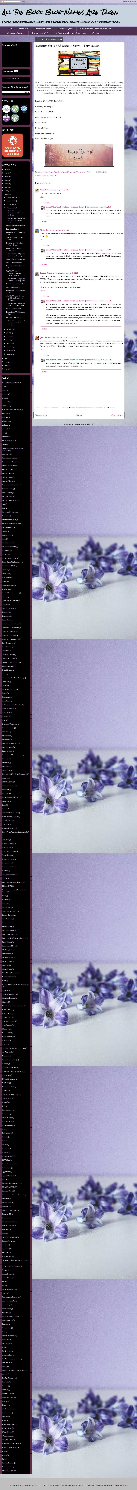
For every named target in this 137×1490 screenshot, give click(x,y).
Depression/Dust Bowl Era (12, 705)
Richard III (6, 1214)
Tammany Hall (7, 1320)
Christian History (9, 635)
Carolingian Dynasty (10, 601)
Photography (7, 1122)
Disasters (5, 716)
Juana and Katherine (9, 911)
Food (4, 805)
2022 (6, 184)
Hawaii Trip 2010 (8, 844)
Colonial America (8, 659)
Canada (4, 597)
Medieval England (8, 994)
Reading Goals (7, 1191)
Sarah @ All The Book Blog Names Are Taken (65, 207)
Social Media (7, 1278)
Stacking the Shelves (9, 1297)
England (5, 759)
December (10, 197)
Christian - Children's (10, 628)
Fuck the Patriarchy (9, 813)
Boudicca (5, 574)
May (8, 340)
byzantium (6, 589)
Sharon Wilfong (47, 273)
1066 (3, 398)
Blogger (125, 1485)
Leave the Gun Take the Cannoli (14, 938)
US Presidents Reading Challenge (70, 33)
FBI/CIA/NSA (7, 782)
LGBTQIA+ (6, 950)
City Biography (7, 643)
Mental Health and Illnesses (12, 1006)
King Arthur (7, 919)
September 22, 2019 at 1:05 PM (99, 250)
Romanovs (6, 1230)
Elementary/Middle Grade (12, 755)
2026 (6, 169)
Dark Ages (6, 697)
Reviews (5, 1206)
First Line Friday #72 (14, 309)
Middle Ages (6, 1010)
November (10, 201)
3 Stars (4, 414)
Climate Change (8, 655)
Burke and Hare (8, 585)
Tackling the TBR (49, 176)
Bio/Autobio (6, 543)
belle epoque (6, 535)
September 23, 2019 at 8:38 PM (66, 273)
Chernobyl (6, 616)
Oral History (7, 1098)
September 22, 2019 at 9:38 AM (58, 230)
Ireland (5, 900)
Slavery (5, 1270)
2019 (6, 194)
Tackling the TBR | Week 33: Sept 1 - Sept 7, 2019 (15, 304)
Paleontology (7, 1110)
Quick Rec (6, 1172)
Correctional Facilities (11, 662)
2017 (6, 362)
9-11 (3, 433)
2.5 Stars (5, 406)
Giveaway (5, 840)
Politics (5, 1149)
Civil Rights (6, 647)
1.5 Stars (5, 394)
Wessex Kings (7, 1428)
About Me (23, 28)
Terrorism (6, 1343)
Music (4, 1044)
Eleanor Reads (7, 747)
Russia (4, 1233)
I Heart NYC (7, 886)
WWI (4, 1451)
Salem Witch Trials (9, 1237)
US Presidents (7, 1409)
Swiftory (5, 1313)
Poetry (4, 1141)
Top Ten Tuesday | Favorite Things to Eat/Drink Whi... (14, 273)
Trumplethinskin (8, 1397)
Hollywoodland (8, 859)
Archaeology (7, 493)
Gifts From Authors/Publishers (14, 832)
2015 (6, 369)
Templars (5, 1340)
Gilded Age (6, 836)
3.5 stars (5, 417)
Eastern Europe (8, 728)
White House (7, 1432)
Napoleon (5, 1056)
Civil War (5, 651)
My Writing (6, 1052)
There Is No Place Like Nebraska (14, 1370)
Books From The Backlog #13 (15, 233)
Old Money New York (10, 1095)
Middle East (6, 1014)
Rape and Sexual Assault (11, 1183)
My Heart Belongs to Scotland (13, 1048)
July (8, 333)
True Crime (6, 1394)
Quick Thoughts (8, 1176)
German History (8, 828)
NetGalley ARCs (8, 1068)
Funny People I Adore (10, 817)
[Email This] (97, 172)
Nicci (42, 230)
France (4, 809)
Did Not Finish (7, 709)
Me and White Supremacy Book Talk (15, 985)
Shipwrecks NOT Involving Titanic (15, 1260)
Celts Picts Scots (8, 608)
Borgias (5, 570)
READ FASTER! (8, 1187)
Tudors (4, 1401)
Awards (4, 531)
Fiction (5, 793)
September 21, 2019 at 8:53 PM (57, 190)
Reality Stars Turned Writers (13, 1195)
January (10, 354)
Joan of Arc (6, 907)
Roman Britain (7, 1226)
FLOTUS (5, 801)
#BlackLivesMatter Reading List (95, 28)
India (4, 896)
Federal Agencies (8, 786)
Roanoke (5, 1218)
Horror (5, 871)
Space (4, 1282)
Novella (5, 1091)
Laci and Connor (8, 931)
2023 (6, 180)
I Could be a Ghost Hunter (12, 882)
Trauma (5, 1386)
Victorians (6, 1413)
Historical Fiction (9, 851)
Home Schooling (8, 867)
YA (3, 1459)
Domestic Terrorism (9, 724)
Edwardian (6, 740)
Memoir (5, 1002)
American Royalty (9, 466)
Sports (4, 1293)
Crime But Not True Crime (12, 678)
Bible (4, 539)
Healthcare (6, 848)
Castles (5, 605)
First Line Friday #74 (14, 263)
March (9, 347)
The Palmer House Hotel (11, 1359)
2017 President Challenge (11, 410)
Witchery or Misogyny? (10, 1444)
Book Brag (6, 550)
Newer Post (41, 415)
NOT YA (5, 1083)
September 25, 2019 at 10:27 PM (99, 301)
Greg (42, 190)
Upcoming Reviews (42, 28)
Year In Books (7, 1467)
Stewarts (5, 1305)
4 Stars (4, 421)
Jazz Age (5, 904)
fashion (5, 778)
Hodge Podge (7, 855)
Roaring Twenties (8, 1222)
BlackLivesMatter (9, 547)
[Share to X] (102, 172)
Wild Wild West (8, 1440)
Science (5, 1245)
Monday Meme (7, 1037)
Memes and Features (16, 33)
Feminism (5, 790)
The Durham (6, 1351)
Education (6, 736)
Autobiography (7, 527)
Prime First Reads (8, 1164)
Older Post (117, 415)
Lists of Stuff (7, 957)
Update (4, 1405)
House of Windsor (9, 874)
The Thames (6, 1363)
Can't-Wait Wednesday (10, 593)
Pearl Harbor (7, 1118)
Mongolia (5, 1041)
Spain (4, 1286)
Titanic (5, 1374)
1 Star (4, 390)
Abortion (5, 437)
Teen (4, 1332)
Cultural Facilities (9, 689)
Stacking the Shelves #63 (15, 226)
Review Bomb (6, 1203)
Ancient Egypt (7, 469)
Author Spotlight (9, 520)
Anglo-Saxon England (10, 485)
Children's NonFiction (11, 624)
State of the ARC (40, 33)
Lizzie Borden (7, 961)
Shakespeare (6, 1257)
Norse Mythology (9, 1079)
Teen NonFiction (8, 1336)
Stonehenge (6, 1309)
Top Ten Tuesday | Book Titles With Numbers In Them (15, 213)
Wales (4, 1421)
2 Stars (4, 402)
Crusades (5, 682)
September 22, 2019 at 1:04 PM (99, 207)
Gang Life (6, 824)
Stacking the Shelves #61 (15, 284)
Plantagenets (7, 1133)
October (10, 204)
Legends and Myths (9, 946)
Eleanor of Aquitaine (10, 743)
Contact (96, 33)
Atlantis (5, 516)
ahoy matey (6, 454)
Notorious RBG (8, 1087)
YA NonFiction (8, 1463)
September (11, 208)
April (9, 343)
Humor (4, 878)
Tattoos (5, 1324)
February (10, 350)
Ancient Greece (8, 473)
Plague (4, 1129)
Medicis (5, 990)
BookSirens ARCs (8, 566)
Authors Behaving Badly (11, 524)
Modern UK (6, 1033)
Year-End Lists (7, 1471)
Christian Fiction (9, 631)
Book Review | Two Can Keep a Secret (14, 244)
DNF (4, 720)
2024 (6, 177)
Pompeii (5, 1152)
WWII (4, 1455)
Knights (5, 923)
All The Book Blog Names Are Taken (60, 12)
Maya (4, 981)
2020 (6, 191)
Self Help (5, 1253)
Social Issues (7, 1274)
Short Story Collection (11, 1266)
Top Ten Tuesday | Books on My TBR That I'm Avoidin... (15, 298)
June (8, 336)
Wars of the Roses (8, 1424)
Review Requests (65, 28)
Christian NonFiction (10, 639)
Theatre (5, 1367)
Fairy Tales (6, 770)
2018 (6, 358)
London (5, 965)
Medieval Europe (8, 998)
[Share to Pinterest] (106, 172)
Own (3, 1106)
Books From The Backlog (11, 562)
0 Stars (4, 386)
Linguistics (6, 954)
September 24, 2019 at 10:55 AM (64, 337)
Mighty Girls (7, 1017)
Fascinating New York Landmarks (14, 774)
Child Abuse (6, 620)
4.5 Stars (5, 425)
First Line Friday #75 (14, 229)
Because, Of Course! (13, 318)
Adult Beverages (8, 441)
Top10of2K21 (6, 1382)
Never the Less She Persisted (12, 1071)
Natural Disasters (9, 1060)
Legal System (7, 942)
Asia (3, 508)
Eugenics (5, 763)
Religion (5, 1199)
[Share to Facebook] (104, 172)
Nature (5, 1064)
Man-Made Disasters (9, 973)
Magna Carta (7, 969)
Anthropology (7, 489)
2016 (6, 365)
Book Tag (5, 554)
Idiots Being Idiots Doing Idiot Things (13, 891)
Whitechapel (7, 1436)
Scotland (5, 1249)
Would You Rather (9, 1448)
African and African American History (13, 449)
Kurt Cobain (7, 927)
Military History (8, 1021)
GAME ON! (6, 821)
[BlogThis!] (99, 172)
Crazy (4, 674)
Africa (4, 444)
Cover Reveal (7, 666)
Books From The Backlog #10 (15, 313)
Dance (4, 693)
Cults (4, 686)
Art (3, 504)
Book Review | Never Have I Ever (13, 249)
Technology (6, 1328)
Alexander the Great (10, 458)
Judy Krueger (45, 337)
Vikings (5, 1417)
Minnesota (6, 1029)
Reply (42, 197)
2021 (6, 187)
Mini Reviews (7, 1025)
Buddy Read (6, 578)
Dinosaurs (6, 712)
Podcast (5, 1137)
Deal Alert (6, 701)
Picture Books (7, 1125)
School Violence (8, 1241)
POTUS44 (6, 1160)
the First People (8, 1355)
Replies (46, 202)
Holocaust (6, 863)
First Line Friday (8, 797)
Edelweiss (5, 732)
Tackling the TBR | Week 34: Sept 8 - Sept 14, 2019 (15, 280)
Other (4, 1102)
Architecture (7, 497)
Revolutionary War (9, 1210)
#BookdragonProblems (10, 383)
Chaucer (5, 612)
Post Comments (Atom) (84, 424)
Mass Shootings (8, 977)
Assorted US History (10, 512)
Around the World (9, 500)
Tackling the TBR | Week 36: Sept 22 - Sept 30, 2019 (15, 220)
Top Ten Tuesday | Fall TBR (14, 239)
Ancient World (7, 481)
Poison (4, 1145)
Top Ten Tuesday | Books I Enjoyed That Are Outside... (15, 323)
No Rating (6, 1075)
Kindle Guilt (7, 915)
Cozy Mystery (7, 670)
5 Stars (4, 429)
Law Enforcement (8, 934)
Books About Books (9, 558)
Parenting (6, 1114)
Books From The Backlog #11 (15, 292)
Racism (4, 1179)
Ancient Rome (7, 477)
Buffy (4, 581)
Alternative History (9, 462)
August (10, 329)
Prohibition (6, 1168)
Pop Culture (7, 1156)
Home (9, 28)
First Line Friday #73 (14, 287)
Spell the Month (8, 1289)
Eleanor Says (7, 751)
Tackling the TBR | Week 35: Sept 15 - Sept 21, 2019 (15, 255)
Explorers (6, 767)
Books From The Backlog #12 (15, 267)
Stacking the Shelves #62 (15, 259)
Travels (5, 1390)
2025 (6, 173)
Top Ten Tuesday (8, 1378)
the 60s (4, 1347)
